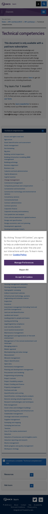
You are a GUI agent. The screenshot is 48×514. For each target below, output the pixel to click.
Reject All (23, 269)
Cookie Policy (19, 254)
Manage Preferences (24, 262)
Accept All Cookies (23, 277)
